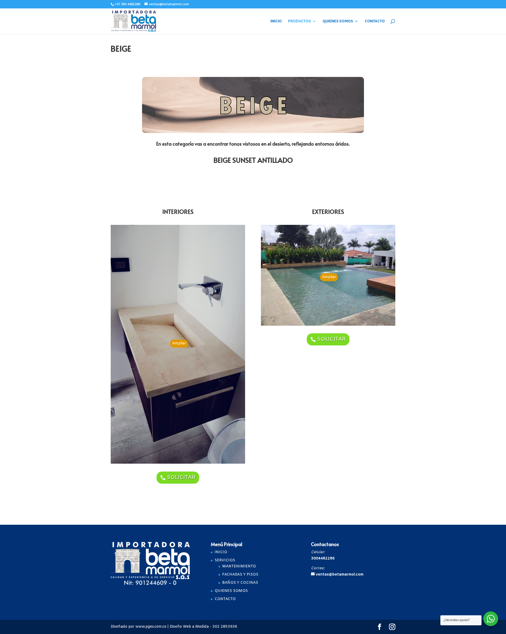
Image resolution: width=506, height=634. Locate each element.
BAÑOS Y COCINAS (240, 582)
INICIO (276, 21)
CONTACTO (375, 21)
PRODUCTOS (299, 21)
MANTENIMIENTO (239, 566)
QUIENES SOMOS (338, 21)
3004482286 (323, 558)
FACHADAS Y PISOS (240, 574)
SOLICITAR (181, 477)
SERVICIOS (225, 560)
